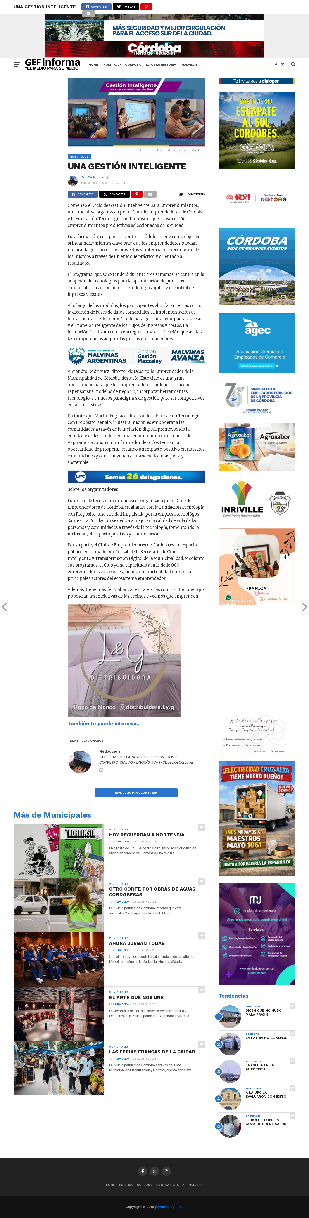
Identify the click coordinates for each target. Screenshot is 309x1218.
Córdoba (133, 64)
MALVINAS (189, 64)
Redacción (96, 177)
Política (111, 64)
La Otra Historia (161, 64)
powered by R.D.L (169, 1207)
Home (93, 64)
